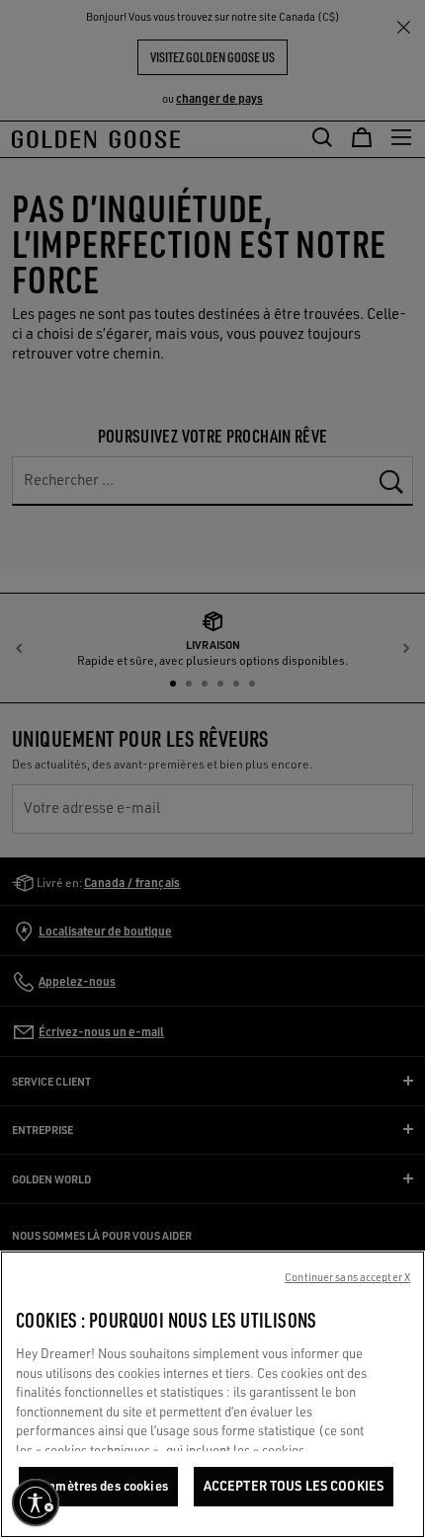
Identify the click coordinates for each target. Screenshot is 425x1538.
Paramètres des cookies (98, 1486)
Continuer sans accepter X (347, 1277)
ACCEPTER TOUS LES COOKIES (293, 1486)
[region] (212, 1394)
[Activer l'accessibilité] (35, 1502)
